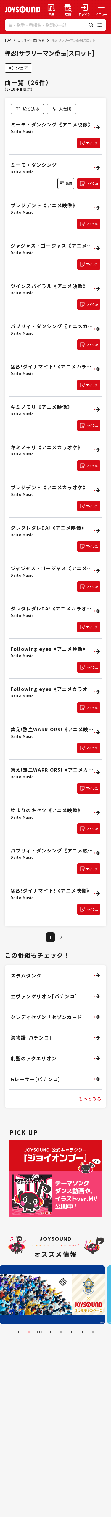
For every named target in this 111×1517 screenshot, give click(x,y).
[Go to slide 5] (61, 1332)
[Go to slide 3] (39, 1332)
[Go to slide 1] (18, 1332)
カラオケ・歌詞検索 (31, 40)
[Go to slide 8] (93, 1332)
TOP (8, 40)
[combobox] (61, 109)
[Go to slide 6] (71, 1332)
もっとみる (90, 1099)
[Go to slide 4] (50, 1332)
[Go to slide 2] (29, 1332)
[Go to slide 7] (82, 1332)
